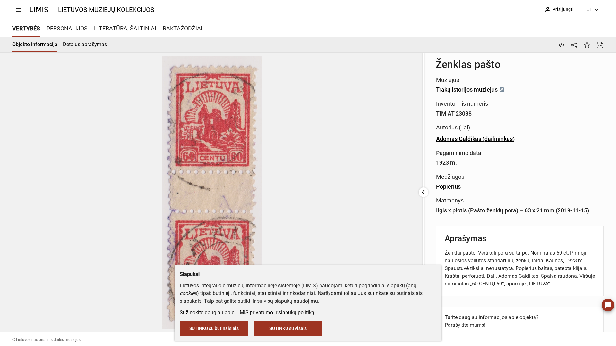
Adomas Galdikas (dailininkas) (475, 139)
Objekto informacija (34, 44)
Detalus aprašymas (85, 44)
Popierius (448, 186)
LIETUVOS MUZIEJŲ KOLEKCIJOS (106, 9)
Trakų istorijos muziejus (467, 89)
